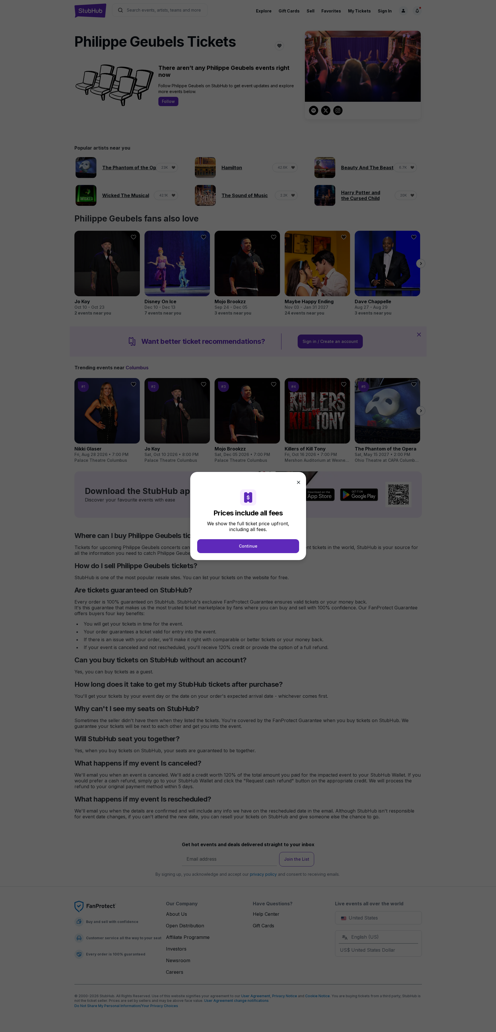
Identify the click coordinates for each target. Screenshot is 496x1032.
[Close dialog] (298, 482)
